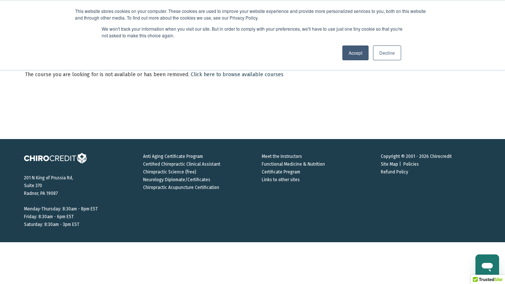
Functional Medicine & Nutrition (293, 164)
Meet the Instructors (282, 156)
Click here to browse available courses (237, 74)
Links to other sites (281, 179)
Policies (411, 164)
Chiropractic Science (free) (169, 172)
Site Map (389, 164)
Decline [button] (387, 53)
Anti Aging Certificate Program (173, 156)
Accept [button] (355, 53)
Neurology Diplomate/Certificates (176, 179)
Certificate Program (281, 172)
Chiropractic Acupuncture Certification (181, 187)
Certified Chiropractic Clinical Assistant (181, 164)
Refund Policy (394, 172)
